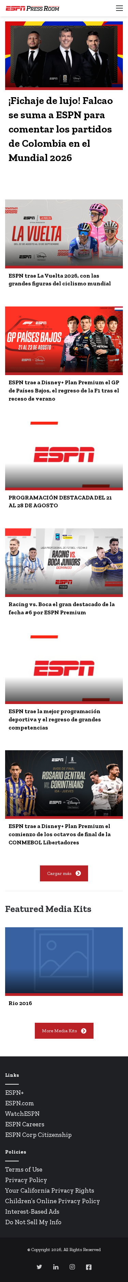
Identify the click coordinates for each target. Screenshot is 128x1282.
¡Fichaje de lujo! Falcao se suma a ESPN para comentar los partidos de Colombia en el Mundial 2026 (61, 129)
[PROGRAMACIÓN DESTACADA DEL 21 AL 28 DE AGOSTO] (64, 455)
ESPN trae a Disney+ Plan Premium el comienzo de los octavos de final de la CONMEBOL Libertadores (60, 834)
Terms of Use (23, 1169)
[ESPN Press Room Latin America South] (32, 8)
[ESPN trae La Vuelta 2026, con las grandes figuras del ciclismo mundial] (64, 232)
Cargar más (59, 873)
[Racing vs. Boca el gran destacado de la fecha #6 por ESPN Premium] (64, 561)
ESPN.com (19, 1103)
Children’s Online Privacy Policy (52, 1201)
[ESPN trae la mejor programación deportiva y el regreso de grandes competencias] (64, 668)
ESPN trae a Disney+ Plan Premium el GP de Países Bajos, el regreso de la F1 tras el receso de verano (64, 390)
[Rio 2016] (64, 960)
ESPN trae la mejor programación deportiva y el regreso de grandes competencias (55, 719)
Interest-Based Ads (32, 1211)
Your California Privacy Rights (49, 1190)
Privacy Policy (26, 1180)
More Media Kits (59, 1031)
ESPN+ (14, 1092)
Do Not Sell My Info (33, 1222)
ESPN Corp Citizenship (38, 1135)
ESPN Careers (24, 1124)
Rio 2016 (20, 1003)
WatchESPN (22, 1114)
